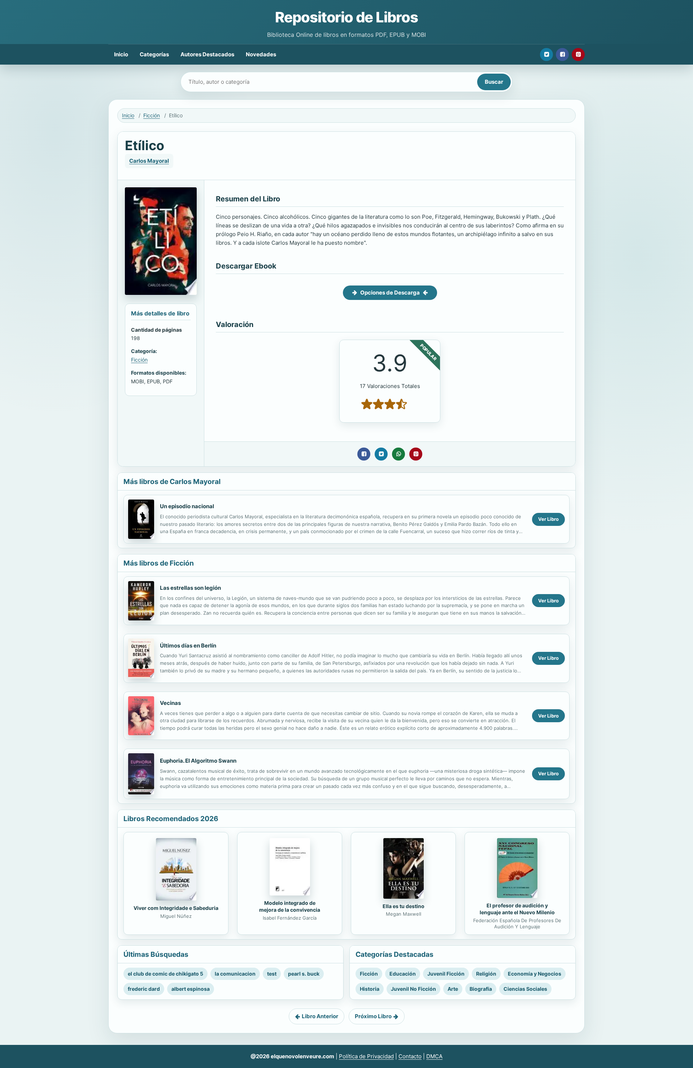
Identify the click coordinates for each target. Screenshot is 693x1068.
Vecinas (170, 702)
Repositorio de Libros (346, 17)
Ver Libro (548, 519)
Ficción (151, 115)
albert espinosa (190, 989)
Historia (369, 989)
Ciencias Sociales (525, 989)
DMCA (434, 1056)
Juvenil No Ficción (413, 989)
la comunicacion (235, 974)
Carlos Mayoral (149, 160)
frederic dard (144, 989)
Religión (486, 974)
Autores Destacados (207, 54)
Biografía (481, 989)
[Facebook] (562, 54)
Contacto (410, 1056)
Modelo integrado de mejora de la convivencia (289, 906)
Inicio (121, 54)
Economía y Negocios (534, 974)
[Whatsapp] (398, 454)
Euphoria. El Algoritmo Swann (198, 760)
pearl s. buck (303, 974)
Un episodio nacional (187, 506)
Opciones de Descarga (390, 292)
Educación (402, 974)
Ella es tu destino (403, 906)
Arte (453, 989)
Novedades (261, 54)
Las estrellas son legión (190, 587)
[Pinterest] (578, 54)
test (271, 974)
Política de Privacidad (366, 1056)
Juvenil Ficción (446, 974)
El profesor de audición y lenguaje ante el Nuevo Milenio (517, 908)
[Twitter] (546, 54)
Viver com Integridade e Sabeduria (176, 908)
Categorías (154, 54)
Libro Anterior (320, 1016)
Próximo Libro (373, 1016)
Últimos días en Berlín (188, 645)
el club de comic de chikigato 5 (165, 974)
